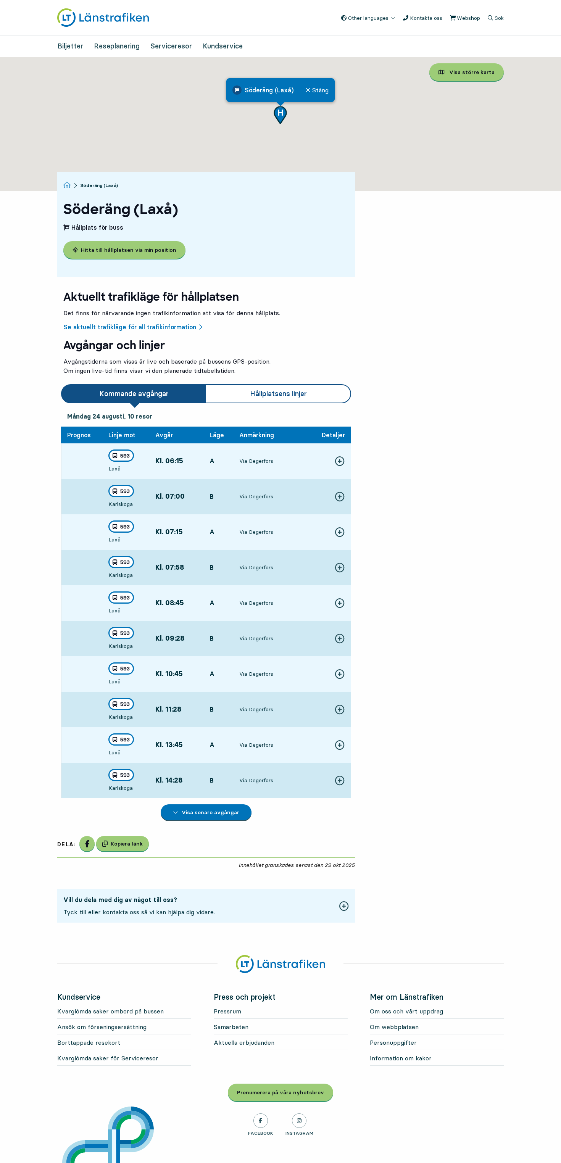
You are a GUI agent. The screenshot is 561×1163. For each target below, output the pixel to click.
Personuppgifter (393, 1042)
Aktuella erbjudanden (244, 1042)
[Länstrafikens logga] (103, 17)
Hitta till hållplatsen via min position (128, 249)
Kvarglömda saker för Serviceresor (107, 1058)
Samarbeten (231, 1027)
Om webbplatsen (394, 1027)
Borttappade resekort (88, 1042)
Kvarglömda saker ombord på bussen (110, 1011)
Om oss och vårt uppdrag (406, 1011)
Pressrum (227, 1011)
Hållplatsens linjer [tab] (278, 393)
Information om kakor (401, 1058)
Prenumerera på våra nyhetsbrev (285, 1092)
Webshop (467, 17)
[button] (280, 115)
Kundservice (223, 46)
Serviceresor (171, 46)
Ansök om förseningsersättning (102, 1027)
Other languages (368, 17)
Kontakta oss (425, 17)
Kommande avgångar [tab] (134, 393)
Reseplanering (117, 46)
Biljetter (70, 46)
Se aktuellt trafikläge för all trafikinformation (129, 327)
